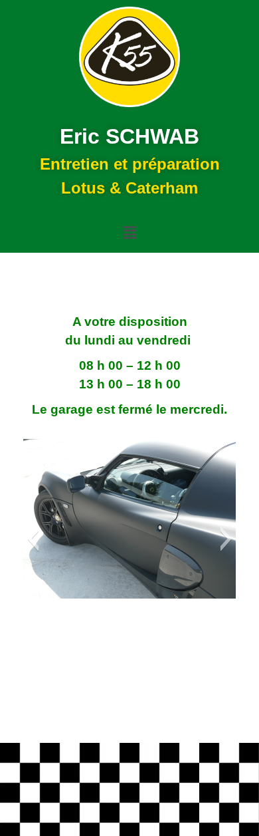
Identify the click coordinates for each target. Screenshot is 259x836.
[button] (129, 232)
